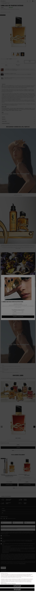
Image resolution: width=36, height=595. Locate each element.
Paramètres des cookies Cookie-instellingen (17, 593)
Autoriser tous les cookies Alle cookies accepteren (17, 586)
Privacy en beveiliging (4, 583)
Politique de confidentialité (12, 583)
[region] (18, 583)
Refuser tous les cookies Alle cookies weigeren (17, 589)
